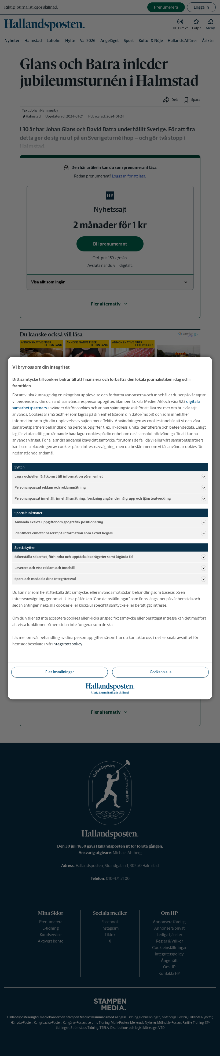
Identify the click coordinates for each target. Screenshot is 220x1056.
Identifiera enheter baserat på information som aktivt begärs (63, 533)
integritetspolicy (67, 643)
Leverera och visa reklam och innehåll (44, 568)
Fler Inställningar (59, 671)
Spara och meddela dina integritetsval (45, 579)
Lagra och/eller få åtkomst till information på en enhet (58, 476)
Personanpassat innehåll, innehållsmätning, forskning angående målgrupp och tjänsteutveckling (92, 498)
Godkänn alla (160, 671)
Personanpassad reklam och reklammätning (50, 487)
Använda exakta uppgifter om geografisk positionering (58, 522)
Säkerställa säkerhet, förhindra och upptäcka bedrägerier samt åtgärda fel (73, 556)
